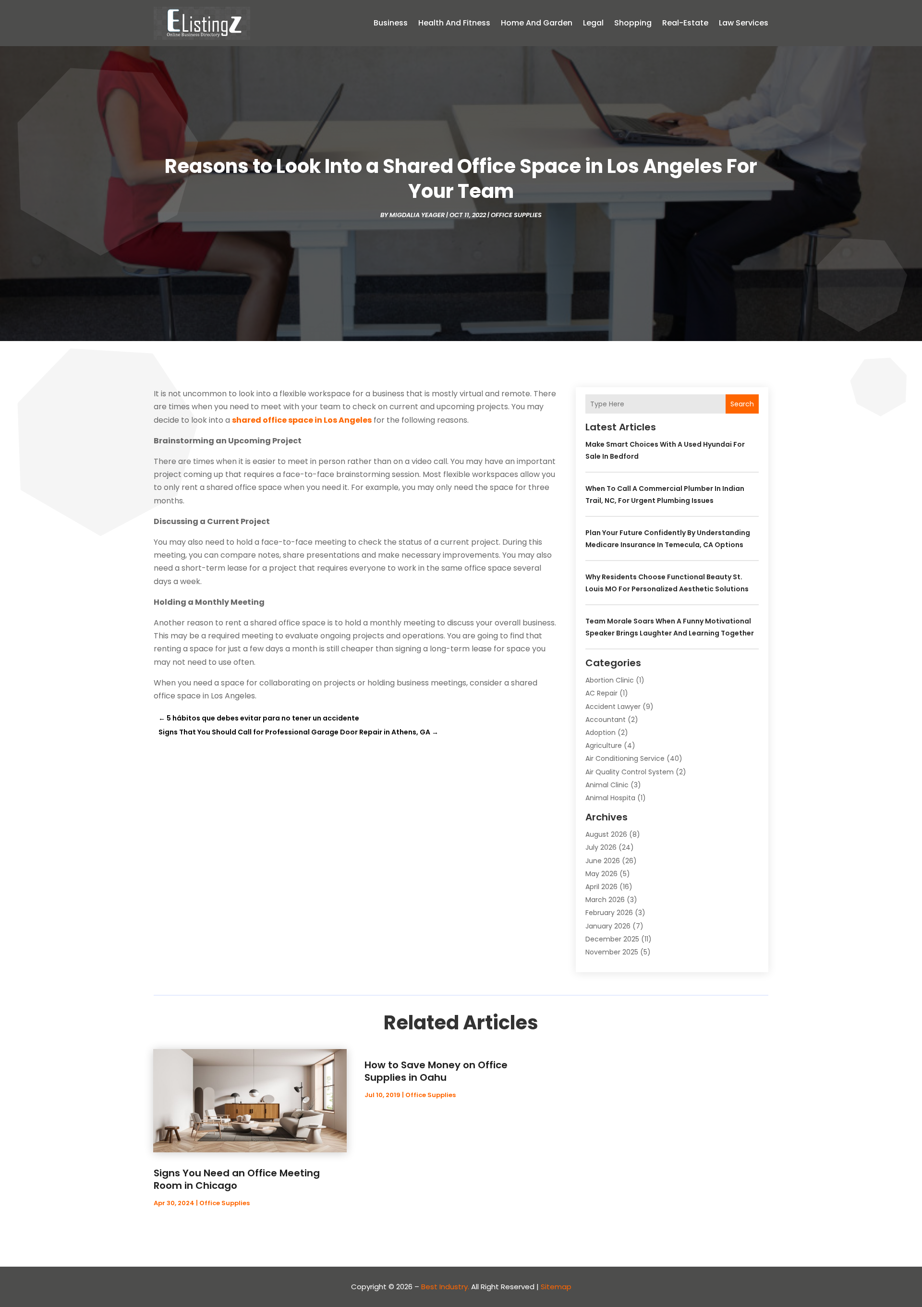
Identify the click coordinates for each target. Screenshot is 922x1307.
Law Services (743, 22)
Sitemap (556, 1287)
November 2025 (611, 952)
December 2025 (612, 939)
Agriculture (603, 745)
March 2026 (605, 899)
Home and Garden (536, 22)
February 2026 (609, 912)
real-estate (685, 22)
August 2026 (606, 834)
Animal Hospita (610, 798)
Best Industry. (445, 1287)
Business (391, 22)
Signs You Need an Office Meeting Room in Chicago (237, 1179)
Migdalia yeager (417, 215)
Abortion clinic (609, 680)
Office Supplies (516, 215)
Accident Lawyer (613, 706)
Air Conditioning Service (625, 758)
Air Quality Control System (629, 772)
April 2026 (601, 887)
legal (593, 22)
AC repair (601, 693)
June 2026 (602, 861)
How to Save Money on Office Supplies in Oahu (436, 1071)
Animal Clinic (607, 785)
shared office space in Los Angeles (302, 420)
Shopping (633, 22)
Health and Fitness (454, 22)
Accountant (605, 719)
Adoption (600, 732)
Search (742, 404)
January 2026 (608, 926)
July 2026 (601, 847)
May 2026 (601, 874)
